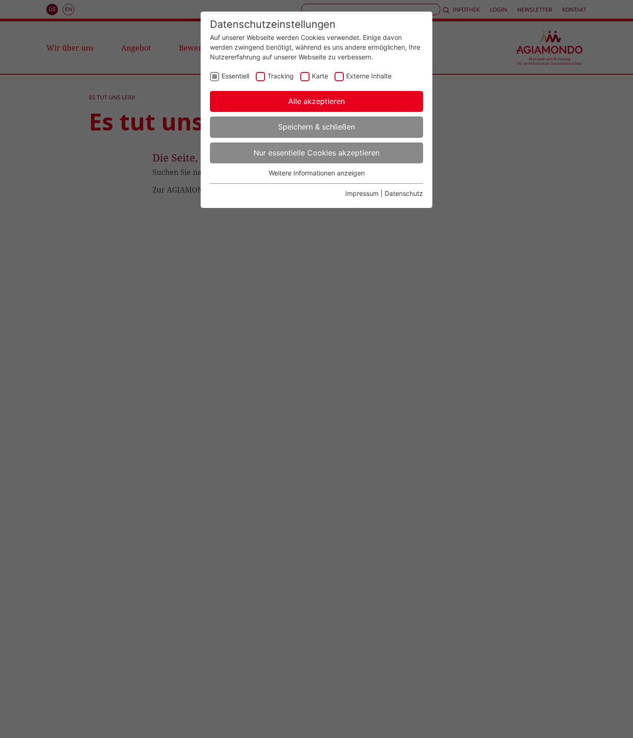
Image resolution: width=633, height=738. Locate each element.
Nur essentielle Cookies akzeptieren (316, 152)
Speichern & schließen (316, 126)
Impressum (362, 193)
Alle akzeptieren (316, 101)
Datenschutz (404, 193)
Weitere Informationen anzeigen (317, 173)
